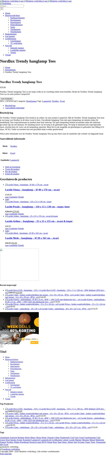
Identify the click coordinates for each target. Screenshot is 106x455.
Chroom (50, 437)
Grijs (98, 437)
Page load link (6, 454)
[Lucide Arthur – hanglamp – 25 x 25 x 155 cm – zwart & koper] (55, 216)
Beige (27, 437)
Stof (75, 442)
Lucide (72, 440)
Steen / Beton (67, 442)
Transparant (100, 442)
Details (21, 197)
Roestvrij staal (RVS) (38, 442)
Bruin (44, 437)
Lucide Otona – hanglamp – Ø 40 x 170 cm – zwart (32, 189)
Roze (55, 442)
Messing (85, 440)
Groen (2, 440)
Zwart (62, 101)
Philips (17, 442)
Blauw (33, 437)
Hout (8, 440)
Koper (19, 440)
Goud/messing (90, 437)
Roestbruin (24, 442)
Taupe (87, 442)
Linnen (65, 440)
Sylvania (81, 442)
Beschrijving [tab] (10, 105)
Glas (76, 437)
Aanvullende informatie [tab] (14, 108)
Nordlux (55, 101)
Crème (57, 437)
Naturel (3, 442)
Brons (38, 437)
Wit (1, 444)
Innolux (13, 440)
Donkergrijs (65, 437)
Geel (72, 437)
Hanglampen (31, 101)
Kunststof (27, 440)
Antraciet (13, 437)
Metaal (92, 440)
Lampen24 (46, 101)
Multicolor (100, 440)
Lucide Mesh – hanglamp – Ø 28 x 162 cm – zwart (32, 238)
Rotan (49, 442)
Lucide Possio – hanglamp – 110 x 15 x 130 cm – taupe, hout (37, 206)
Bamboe (21, 437)
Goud (81, 437)
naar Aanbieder (6, 99)
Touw (93, 442)
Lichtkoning (57, 440)
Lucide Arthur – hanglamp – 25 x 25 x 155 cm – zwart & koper (39, 221)
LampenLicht (46, 440)
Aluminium (4, 437)
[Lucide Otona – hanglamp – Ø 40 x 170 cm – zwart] (55, 185)
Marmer (78, 440)
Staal (60, 442)
